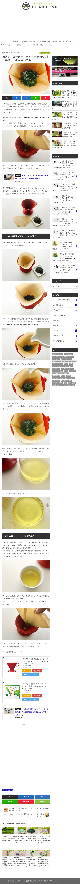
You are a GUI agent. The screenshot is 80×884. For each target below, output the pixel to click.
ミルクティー (64, 368)
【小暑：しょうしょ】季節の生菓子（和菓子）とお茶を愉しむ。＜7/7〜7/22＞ (63, 222)
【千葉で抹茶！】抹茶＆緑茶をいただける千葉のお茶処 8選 (69, 134)
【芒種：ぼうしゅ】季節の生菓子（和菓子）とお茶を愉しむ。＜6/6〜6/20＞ (63, 269)
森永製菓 (55, 383)
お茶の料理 (61, 41)
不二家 (66, 371)
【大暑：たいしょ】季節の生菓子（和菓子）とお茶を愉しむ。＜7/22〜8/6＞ (63, 211)
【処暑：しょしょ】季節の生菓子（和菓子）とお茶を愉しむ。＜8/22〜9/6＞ (63, 187)
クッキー (63, 359)
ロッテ (54, 371)
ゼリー (54, 364)
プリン (70, 366)
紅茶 (65, 383)
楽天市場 (37, 671)
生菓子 (60, 383)
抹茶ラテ (63, 380)
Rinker (29, 665)
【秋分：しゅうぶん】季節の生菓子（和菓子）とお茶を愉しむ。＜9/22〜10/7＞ (63, 164)
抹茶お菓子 (72, 378)
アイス (65, 356)
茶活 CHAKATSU (48, 881)
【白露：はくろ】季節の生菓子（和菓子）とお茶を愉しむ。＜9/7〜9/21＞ (63, 176)
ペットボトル (56, 368)
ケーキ (69, 359)
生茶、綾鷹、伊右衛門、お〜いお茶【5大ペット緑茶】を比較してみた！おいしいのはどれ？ (64, 94)
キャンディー (56, 359)
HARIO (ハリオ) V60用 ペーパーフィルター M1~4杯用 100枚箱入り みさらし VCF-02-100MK (35, 686)
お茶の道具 (54, 41)
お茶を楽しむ (23, 41)
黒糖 (73, 385)
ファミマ (55, 366)
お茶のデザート (69, 41)
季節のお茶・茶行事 (58, 378)
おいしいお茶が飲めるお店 (44, 41)
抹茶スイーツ (56, 380)
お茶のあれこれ (15, 41)
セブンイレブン (72, 361)
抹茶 (66, 378)
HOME (8, 41)
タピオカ (60, 364)
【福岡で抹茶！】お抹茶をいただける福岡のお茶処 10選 (69, 126)
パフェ (71, 364)
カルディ (71, 356)
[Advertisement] (40, 25)
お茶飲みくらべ (32, 41)
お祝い (54, 354)
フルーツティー (63, 366)
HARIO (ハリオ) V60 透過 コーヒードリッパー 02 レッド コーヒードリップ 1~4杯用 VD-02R (35, 661)
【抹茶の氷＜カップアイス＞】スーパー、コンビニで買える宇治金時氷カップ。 (64, 116)
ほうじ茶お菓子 (68, 354)
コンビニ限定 (62, 361)
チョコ (66, 364)
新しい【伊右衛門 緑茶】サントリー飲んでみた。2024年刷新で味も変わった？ (63, 257)
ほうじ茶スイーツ (57, 356)
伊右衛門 (66, 373)
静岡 (69, 385)
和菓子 (68, 375)
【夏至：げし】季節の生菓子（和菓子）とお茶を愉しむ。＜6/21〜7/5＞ (63, 234)
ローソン (60, 371)
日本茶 (69, 380)
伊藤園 (63, 375)
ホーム (5, 881)
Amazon (27, 671)
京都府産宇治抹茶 (57, 373)
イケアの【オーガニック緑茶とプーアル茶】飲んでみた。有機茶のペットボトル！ (64, 144)
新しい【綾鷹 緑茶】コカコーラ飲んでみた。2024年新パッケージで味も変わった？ (63, 246)
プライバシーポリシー (16, 881)
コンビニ (55, 361)
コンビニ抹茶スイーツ (59, 341)
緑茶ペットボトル (61, 385)
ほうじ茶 (60, 354)
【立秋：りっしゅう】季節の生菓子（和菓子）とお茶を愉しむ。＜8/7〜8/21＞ (63, 199)
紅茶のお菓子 (71, 383)
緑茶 (54, 385)
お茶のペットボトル (59, 315)
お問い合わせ (30, 881)
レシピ (72, 368)
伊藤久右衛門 (56, 375)
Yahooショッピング (30, 674)
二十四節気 (72, 371)
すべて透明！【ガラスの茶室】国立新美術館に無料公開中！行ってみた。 (64, 105)
